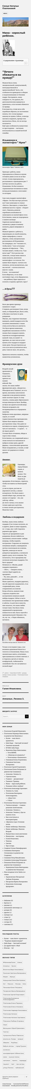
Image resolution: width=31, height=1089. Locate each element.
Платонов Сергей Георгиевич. (15, 767)
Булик (14, 966)
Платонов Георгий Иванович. (15, 731)
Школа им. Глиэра (9, 1039)
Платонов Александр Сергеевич (15, 788)
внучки (7, 905)
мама (5, 1057)
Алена (19, 962)
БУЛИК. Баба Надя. (12, 748)
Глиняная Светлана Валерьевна (14, 973)
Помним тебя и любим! (14, 786)
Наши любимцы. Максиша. (16, 827)
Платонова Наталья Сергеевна (15, 803)
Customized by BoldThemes (21, 1084)
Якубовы (14, 1042)
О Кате (10, 800)
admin (7, 673)
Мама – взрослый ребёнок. (16, 784)
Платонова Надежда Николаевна (15, 1010)
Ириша (12, 977)
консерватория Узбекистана (13, 1053)
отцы (6, 917)
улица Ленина (8, 1068)
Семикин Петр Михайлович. (14, 858)
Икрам (5, 977)
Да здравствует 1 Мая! (12, 945)
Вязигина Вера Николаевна (13, 969)
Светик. (8, 843)
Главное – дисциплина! (14, 779)
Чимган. (9, 841)
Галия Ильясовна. (12, 838)
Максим (10, 984)
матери (4, 674)
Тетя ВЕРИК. (12, 752)
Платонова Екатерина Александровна (11, 998)
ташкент (6, 1064)
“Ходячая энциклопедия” (13, 941)
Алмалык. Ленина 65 (13, 774)
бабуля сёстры (8, 1046)
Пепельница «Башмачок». (17, 757)
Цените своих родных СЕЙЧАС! (10, 1077)
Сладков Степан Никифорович (15, 848)
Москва (18, 984)
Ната (24, 984)
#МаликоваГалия (9, 962)
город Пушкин (21, 1046)
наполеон (6, 1060)
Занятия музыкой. (13, 745)
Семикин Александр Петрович (15, 860)
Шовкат (20, 1039)
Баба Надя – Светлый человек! (17, 743)
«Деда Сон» (12, 798)
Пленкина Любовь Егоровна (13, 1021)
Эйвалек (6, 1042)
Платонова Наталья (10, 1014)
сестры (6, 922)
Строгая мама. (11, 776)
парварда (22, 1060)
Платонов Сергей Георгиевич (13, 994)
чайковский (19, 1068)
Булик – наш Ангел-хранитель (15, 938)
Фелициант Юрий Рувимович (14, 1028)
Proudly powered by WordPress (19, 1085)
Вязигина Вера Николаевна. (16, 750)
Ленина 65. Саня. (12, 791)
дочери (24, 673)
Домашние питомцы (12, 908)
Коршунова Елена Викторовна (14, 980)
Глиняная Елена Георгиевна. (16, 760)
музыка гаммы (14, 1057)
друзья (6, 912)
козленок (6, 1050)
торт (12, 1064)
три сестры (20, 1064)
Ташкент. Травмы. (12, 781)
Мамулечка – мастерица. (15, 836)
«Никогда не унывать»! (16, 755)
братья (6, 903)
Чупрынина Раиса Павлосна (13, 1035)
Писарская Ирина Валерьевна (17, 881)
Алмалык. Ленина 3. (13, 810)
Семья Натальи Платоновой (10, 7)
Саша (5, 1025)
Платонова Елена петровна (13, 1007)
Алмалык (6, 966)
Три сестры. (10, 846)
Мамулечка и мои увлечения (16, 834)
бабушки (7, 900)
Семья (9, 674)
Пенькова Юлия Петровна (12, 987)
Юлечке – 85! (9, 948)
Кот (4, 984)
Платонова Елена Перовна (12, 1003)
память (14, 1060)
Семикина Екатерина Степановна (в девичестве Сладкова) (13, 853)
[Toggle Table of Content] (25, 63)
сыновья (13, 674)
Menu (5, 13)
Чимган (6, 1032)
